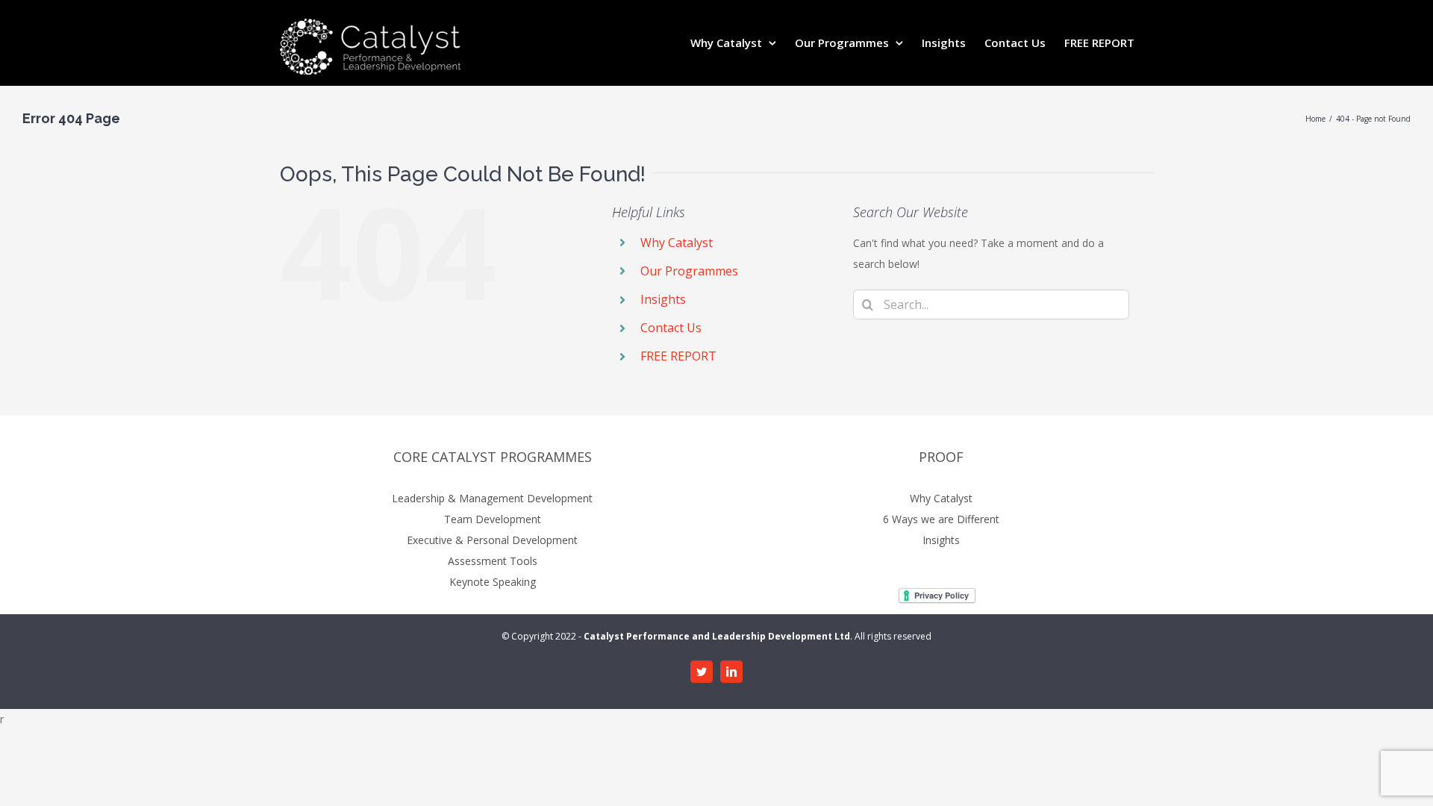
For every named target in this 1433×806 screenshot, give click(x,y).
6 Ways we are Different (941, 519)
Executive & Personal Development (492, 540)
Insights (663, 299)
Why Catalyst (676, 242)
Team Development (492, 519)
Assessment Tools (492, 561)
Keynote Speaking (492, 582)
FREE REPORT (678, 356)
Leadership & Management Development (492, 498)
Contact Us (671, 327)
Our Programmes (689, 271)
